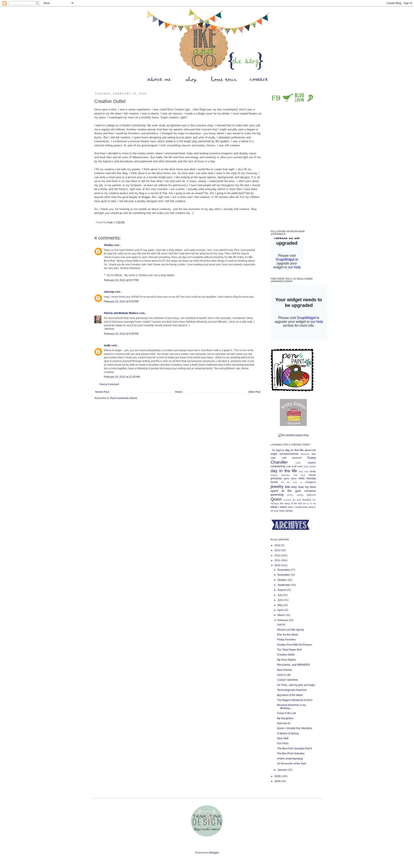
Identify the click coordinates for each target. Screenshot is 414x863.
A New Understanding (290, 758)
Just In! (281, 624)
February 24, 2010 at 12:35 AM (122, 376)
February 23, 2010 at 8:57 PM (121, 280)
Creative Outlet (286, 654)
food (303, 475)
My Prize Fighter (286, 659)
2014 (277, 545)
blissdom (305, 454)
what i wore (279, 507)
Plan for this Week (287, 634)
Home (178, 391)
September (284, 584)
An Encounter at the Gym (291, 763)
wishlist (289, 510)
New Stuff (282, 738)
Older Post (254, 391)
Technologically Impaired (291, 689)
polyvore (311, 494)
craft (288, 466)
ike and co (294, 482)
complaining (278, 466)
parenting (277, 494)
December (284, 569)
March (281, 615)
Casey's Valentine (287, 679)
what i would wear (297, 507)
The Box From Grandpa (290, 753)
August (282, 589)
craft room (297, 466)
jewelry (277, 486)
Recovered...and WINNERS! (293, 664)
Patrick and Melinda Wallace (121, 313)
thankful (307, 499)
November (284, 574)
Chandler (279, 462)
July (280, 595)
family (313, 471)
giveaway (276, 478)
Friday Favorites (286, 639)
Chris (298, 463)
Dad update (310, 466)
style (299, 500)
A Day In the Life (286, 713)
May (280, 605)
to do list (311, 503)
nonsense (310, 490)
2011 (277, 560)
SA (293, 500)
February (283, 620)
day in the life (284, 471)
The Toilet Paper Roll (289, 649)
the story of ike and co (293, 503)
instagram (311, 482)
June (281, 600)
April (281, 610)
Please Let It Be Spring (290, 629)
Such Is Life (284, 674)
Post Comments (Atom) (123, 398)
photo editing (295, 495)
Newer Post (102, 391)
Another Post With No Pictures (294, 644)
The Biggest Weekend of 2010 (294, 700)
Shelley (108, 245)
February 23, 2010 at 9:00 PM (121, 301)
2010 (277, 565)
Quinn (276, 499)
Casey (311, 457)
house (274, 482)
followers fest (289, 475)
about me (310, 450)
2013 (277, 550)
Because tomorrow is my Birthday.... (291, 707)
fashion (274, 475)
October (282, 580)
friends (312, 475)
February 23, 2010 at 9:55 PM (121, 333)
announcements (288, 453)
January (283, 769)
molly (107, 345)
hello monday (307, 478)
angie (274, 453)
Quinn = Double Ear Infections (294, 728)
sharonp (109, 291)
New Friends (284, 669)
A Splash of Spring (288, 733)
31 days (277, 450)
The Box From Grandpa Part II (294, 748)
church (312, 462)
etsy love (303, 471)
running (287, 500)
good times (290, 478)
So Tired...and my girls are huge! (296, 685)
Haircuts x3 (283, 723)
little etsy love (294, 487)
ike (282, 482)
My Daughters (285, 718)
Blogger (214, 852)
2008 (277, 781)
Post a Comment (109, 384)
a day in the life (293, 450)
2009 (277, 776)
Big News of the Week (290, 695)
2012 (277, 555)
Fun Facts (283, 743)
